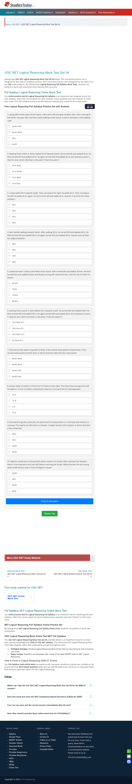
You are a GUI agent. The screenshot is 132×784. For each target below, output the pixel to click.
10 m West (16, 177)
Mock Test (10, 19)
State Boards (31, 19)
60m (13, 204)
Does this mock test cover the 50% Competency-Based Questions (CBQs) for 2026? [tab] (44, 697)
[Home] (19, 4)
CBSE (20, 12)
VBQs (11, 761)
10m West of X (17, 334)
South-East (16, 126)
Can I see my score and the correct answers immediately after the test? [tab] (39, 705)
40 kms (14, 283)
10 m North (16, 171)
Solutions (72, 12)
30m (13, 210)
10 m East (15, 183)
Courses (9, 12)
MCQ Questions (87, 12)
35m (13, 216)
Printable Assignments (18, 752)
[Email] (128, 756)
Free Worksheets (105, 12)
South (14, 446)
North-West (16, 132)
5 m (13, 406)
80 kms (14, 301)
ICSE (29, 12)
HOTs (11, 758)
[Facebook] (128, 761)
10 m (13, 394)
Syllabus (12, 734)
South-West (16, 364)
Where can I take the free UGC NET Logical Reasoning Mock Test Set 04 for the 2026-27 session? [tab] (46, 687)
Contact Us (44, 736)
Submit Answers (49, 501)
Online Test (13, 767)
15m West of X (17, 322)
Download (59, 12)
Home (8, 24)
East (13, 138)
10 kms (14, 295)
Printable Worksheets (17, 755)
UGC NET (15, 24)
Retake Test (49, 513)
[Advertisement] (66, 47)
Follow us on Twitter (48, 740)
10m (13, 256)
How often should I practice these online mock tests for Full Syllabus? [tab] (38, 713)
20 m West (16, 165)
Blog (21, 19)
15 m (13, 412)
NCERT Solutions (43, 12)
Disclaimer (44, 743)
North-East (16, 376)
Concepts (13, 749)
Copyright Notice (46, 749)
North (14, 144)
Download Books (16, 746)
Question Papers (16, 743)
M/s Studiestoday (28, 779)
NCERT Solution (15, 740)
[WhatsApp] (128, 751)
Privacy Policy (45, 746)
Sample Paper (15, 736)
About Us (43, 734)
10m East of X (17, 328)
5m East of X (17, 340)
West (13, 434)
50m (13, 222)
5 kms (14, 289)
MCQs (11, 764)
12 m (13, 400)
